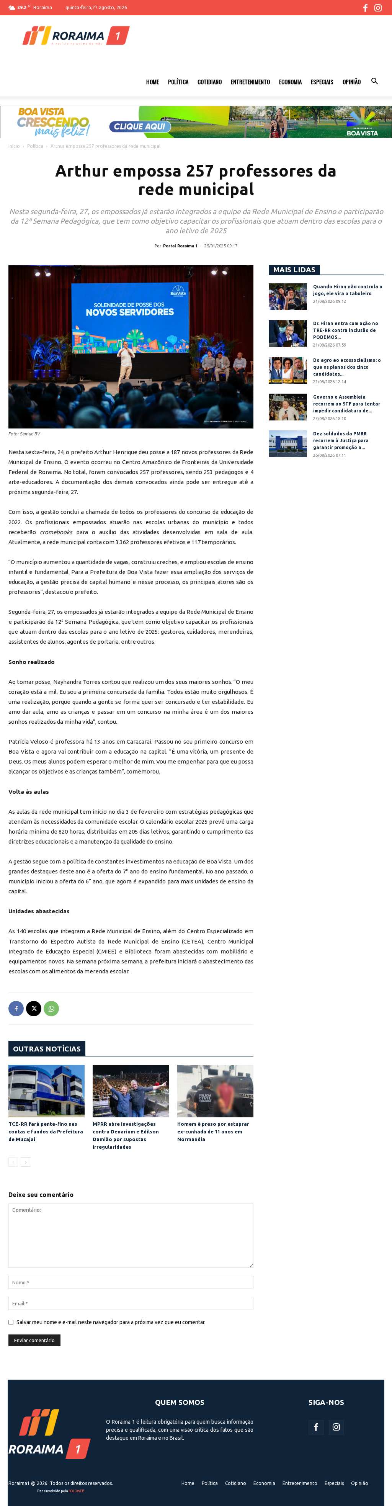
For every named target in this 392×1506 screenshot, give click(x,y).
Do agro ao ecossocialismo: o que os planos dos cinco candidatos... (347, 367)
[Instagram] (378, 7)
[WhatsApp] (51, 1008)
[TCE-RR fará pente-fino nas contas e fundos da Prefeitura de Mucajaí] (46, 1091)
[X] (33, 1008)
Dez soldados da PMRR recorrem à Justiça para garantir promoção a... (341, 440)
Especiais (322, 81)
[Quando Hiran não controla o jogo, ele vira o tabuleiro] (288, 296)
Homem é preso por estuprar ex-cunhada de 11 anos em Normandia (213, 1131)
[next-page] (25, 1162)
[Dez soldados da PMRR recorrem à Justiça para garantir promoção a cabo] (288, 443)
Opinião (352, 81)
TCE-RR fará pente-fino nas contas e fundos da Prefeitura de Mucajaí (45, 1131)
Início (14, 146)
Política (178, 81)
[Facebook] (365, 7)
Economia (290, 81)
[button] (374, 82)
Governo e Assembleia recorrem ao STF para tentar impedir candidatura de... (346, 403)
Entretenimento (250, 81)
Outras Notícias (47, 1049)
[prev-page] (13, 1162)
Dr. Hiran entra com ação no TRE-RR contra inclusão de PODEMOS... (345, 330)
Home (152, 81)
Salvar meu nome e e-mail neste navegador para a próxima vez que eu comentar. (111, 1322)
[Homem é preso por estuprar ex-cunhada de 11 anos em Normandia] (215, 1091)
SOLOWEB (76, 1491)
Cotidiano (210, 81)
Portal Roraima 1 (180, 246)
